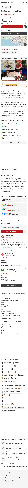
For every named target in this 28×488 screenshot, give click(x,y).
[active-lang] (23, 2)
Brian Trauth (9, 236)
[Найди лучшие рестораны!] (5, 2)
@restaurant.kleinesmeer (10, 327)
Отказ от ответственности (12, 477)
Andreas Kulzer (10, 269)
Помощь (21, 477)
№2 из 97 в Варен (10, 17)
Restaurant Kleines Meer (11, 11)
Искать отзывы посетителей (10, 227)
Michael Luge (9, 254)
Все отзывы (10, 285)
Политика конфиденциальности (14, 476)
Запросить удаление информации (12, 474)
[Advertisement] (14, 156)
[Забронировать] (12, 26)
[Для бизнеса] (12, 2)
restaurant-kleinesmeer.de (10, 325)
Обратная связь (15, 472)
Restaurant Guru (19, 481)
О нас (23, 474)
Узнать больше (5, 191)
